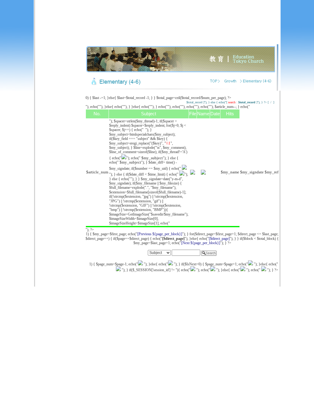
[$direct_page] (219, 238)
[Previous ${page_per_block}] (159, 234)
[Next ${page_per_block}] (200, 243)
